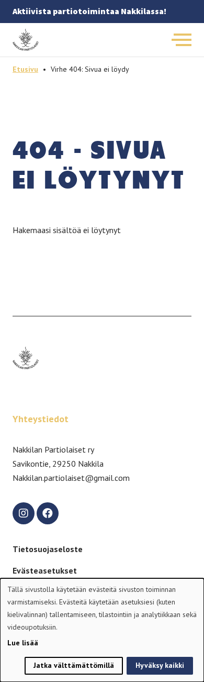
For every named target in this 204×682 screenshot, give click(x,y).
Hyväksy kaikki (159, 665)
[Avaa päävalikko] (181, 40)
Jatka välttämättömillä (73, 665)
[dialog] (102, 630)
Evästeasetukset (45, 570)
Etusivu (25, 69)
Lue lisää (22, 642)
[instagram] (24, 513)
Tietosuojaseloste (48, 549)
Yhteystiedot (41, 419)
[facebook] (48, 513)
